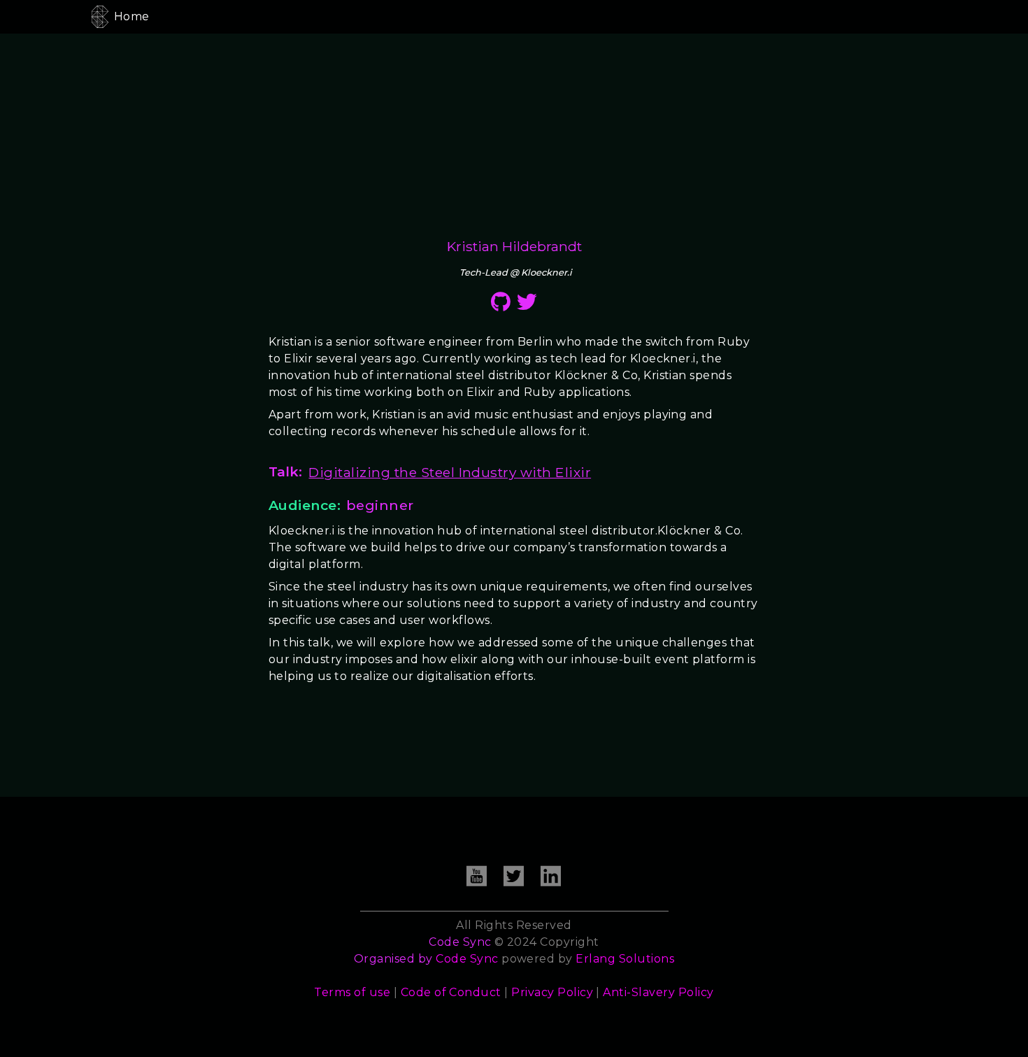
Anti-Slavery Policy (658, 992)
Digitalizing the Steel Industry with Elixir (449, 472)
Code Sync (467, 958)
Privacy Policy (552, 992)
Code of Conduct (451, 992)
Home (132, 16)
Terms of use (352, 992)
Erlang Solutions (625, 958)
